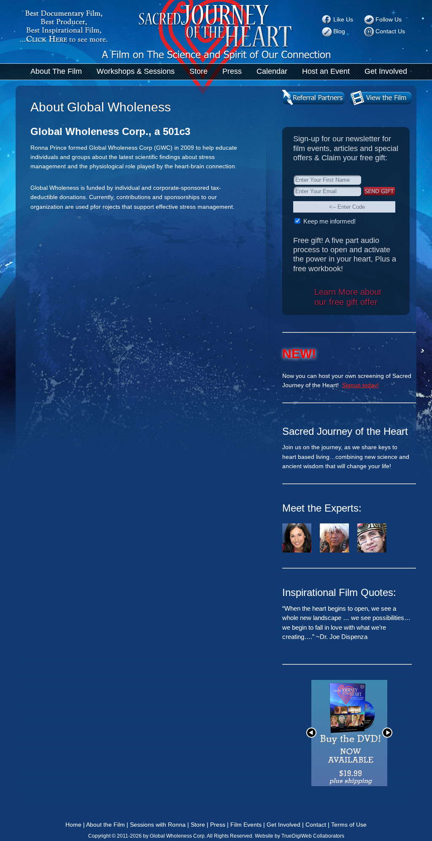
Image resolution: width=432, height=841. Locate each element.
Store (198, 71)
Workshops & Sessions (136, 71)
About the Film (105, 824)
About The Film (56, 71)
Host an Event (326, 71)
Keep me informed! (329, 221)
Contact (315, 824)
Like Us (343, 19)
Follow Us (388, 19)
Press (232, 71)
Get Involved (385, 71)
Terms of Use (349, 824)
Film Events (246, 824)
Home (73, 824)
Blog (339, 31)
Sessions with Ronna (158, 824)
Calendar (271, 71)
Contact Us (390, 31)
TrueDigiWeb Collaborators (312, 836)
